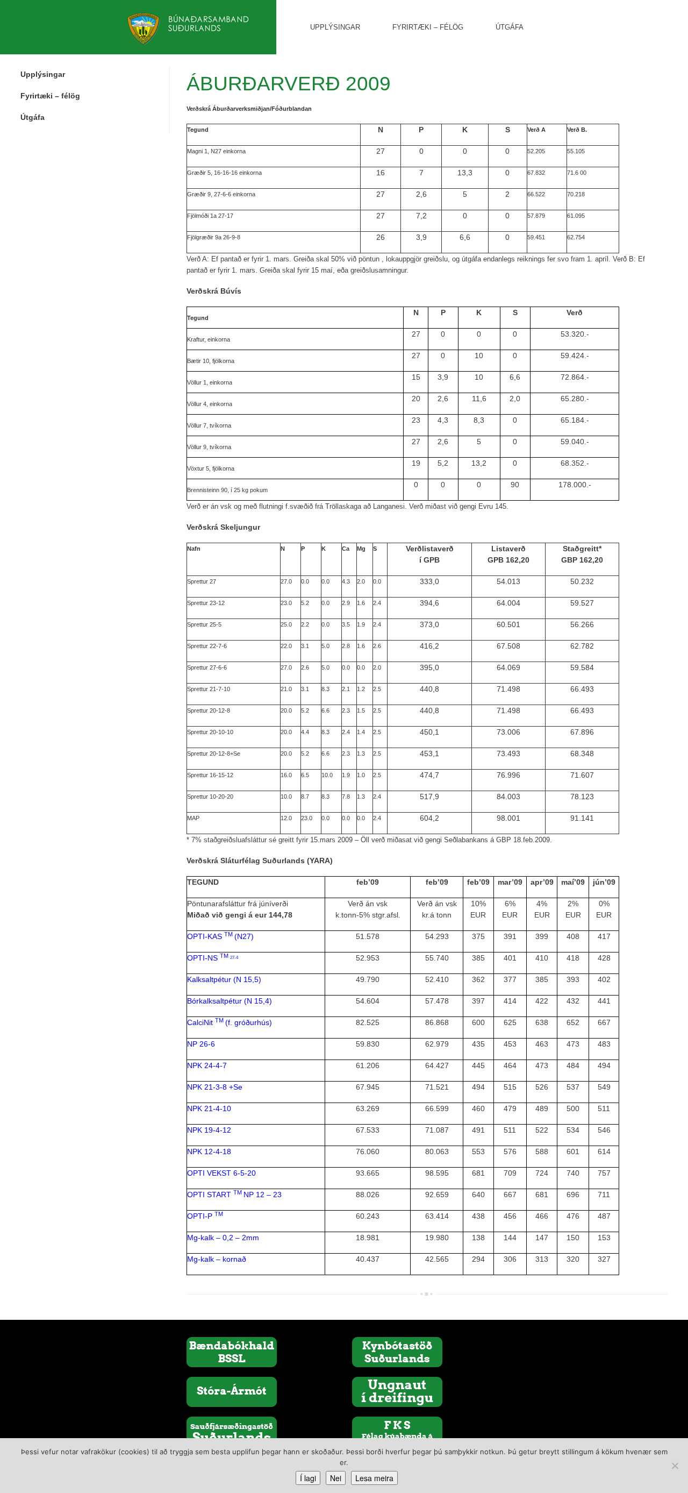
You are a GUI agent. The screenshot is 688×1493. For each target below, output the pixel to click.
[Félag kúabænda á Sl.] (397, 1431)
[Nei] (674, 1465)
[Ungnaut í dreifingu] (397, 1391)
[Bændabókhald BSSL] (232, 1351)
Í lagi (308, 1478)
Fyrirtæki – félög (427, 27)
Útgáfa (510, 27)
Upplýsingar (335, 27)
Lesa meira (374, 1478)
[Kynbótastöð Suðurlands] (397, 1351)
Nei (335, 1478)
